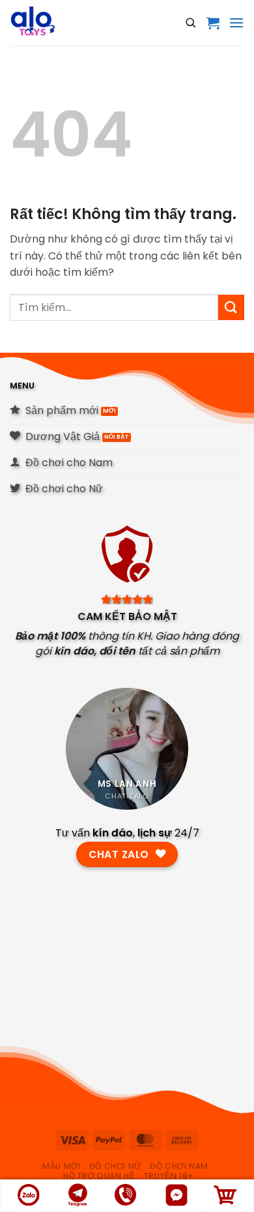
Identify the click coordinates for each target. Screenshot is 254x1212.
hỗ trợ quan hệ (99, 1175)
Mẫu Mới (61, 1166)
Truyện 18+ (169, 1175)
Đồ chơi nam (179, 1166)
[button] (212, 22)
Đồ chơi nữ (115, 1166)
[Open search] (191, 23)
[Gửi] (231, 307)
